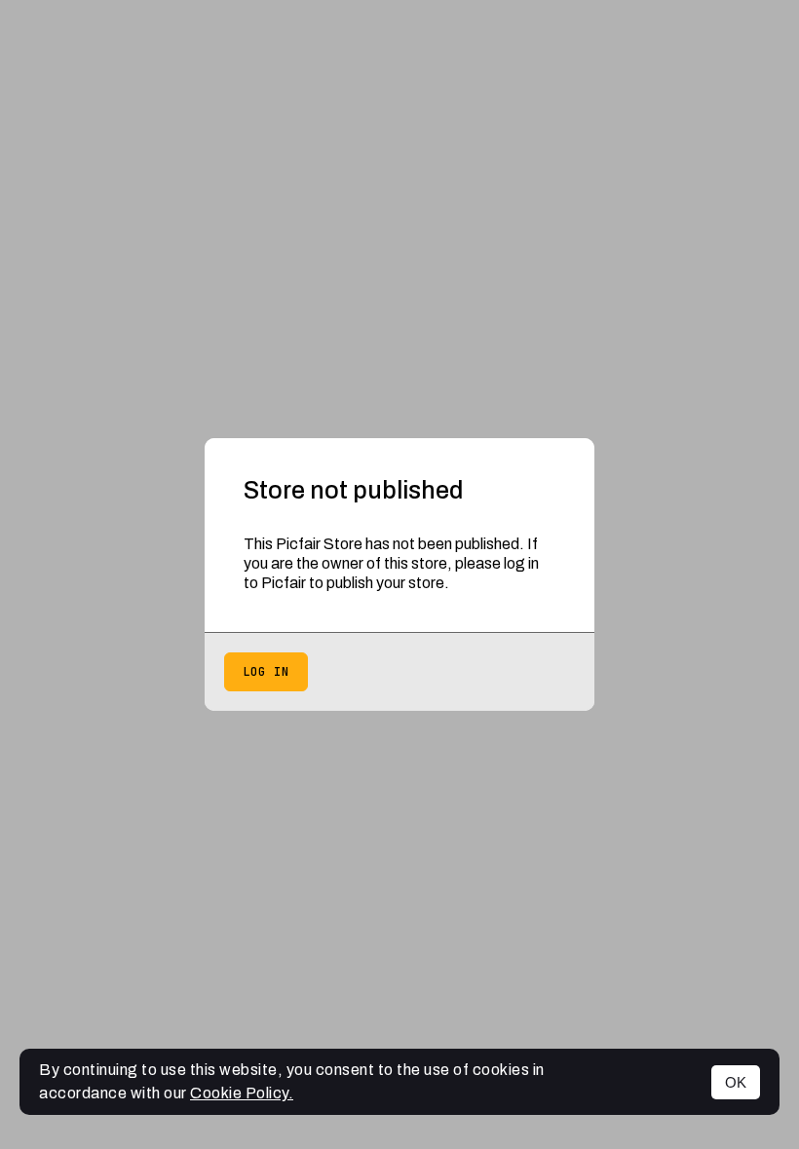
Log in (266, 672)
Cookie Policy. (241, 1093)
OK (735, 1082)
